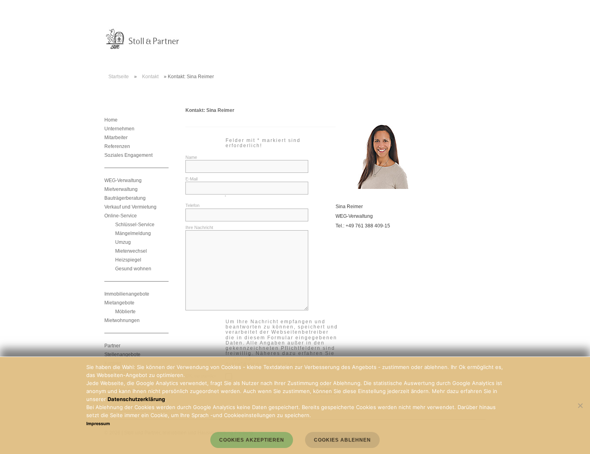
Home (111, 120)
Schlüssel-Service (135, 224)
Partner (112, 346)
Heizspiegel (128, 260)
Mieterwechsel (131, 251)
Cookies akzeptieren (251, 440)
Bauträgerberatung (125, 198)
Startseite (118, 76)
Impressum (98, 423)
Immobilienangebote (126, 294)
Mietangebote (119, 303)
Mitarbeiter (116, 137)
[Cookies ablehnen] (580, 405)
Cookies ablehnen (342, 440)
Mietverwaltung (121, 189)
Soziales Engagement (128, 155)
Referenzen (117, 146)
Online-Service (120, 216)
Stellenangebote (122, 354)
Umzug (123, 242)
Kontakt (150, 76)
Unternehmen (119, 129)
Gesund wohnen (133, 269)
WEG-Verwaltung (123, 180)
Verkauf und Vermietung (130, 207)
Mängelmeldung (133, 233)
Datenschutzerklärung (136, 399)
